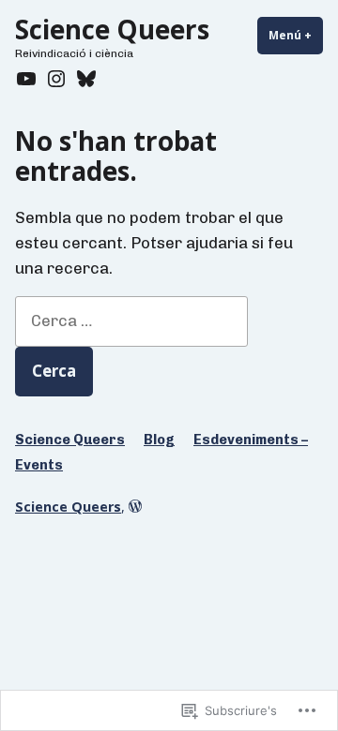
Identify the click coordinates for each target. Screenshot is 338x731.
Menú (296, 35)
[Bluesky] (84, 78)
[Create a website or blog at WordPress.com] (135, 506)
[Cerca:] (131, 320)
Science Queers (112, 29)
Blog (159, 440)
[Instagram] (56, 78)
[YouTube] (28, 78)
